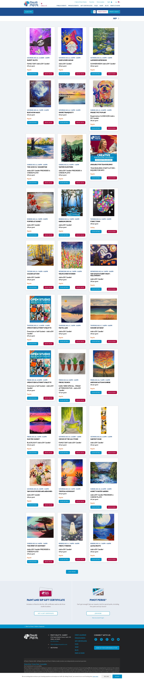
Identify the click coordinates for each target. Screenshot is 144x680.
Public (102, 12)
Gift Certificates (86, 6)
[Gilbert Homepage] (31, 3)
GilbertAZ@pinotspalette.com (58, 644)
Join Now (98, 613)
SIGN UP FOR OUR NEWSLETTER (106, 648)
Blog (107, 6)
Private (114, 12)
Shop (101, 6)
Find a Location (100, 2)
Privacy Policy (35, 664)
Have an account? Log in (98, 617)
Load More (72, 572)
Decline (106, 676)
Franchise (91, 2)
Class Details (32, 73)
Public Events (61, 6)
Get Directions (54, 641)
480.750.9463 (54, 647)
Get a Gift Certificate (46, 613)
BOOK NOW (48, 74)
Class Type (28, 12)
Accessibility (43, 664)
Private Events (73, 6)
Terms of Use (27, 664)
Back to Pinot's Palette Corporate (35, 626)
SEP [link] (115, 18)
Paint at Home (115, 6)
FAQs (96, 6)
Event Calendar (80, 635)
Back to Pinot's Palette (81, 2)
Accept (117, 676)
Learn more (95, 676)
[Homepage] (36, 636)
